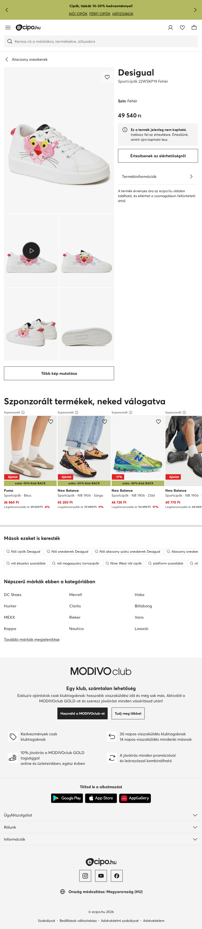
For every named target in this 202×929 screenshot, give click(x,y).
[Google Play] (67, 798)
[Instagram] (85, 876)
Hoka (139, 594)
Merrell (75, 594)
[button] (59, 140)
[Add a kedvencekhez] (107, 77)
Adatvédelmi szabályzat (120, 920)
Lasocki (141, 628)
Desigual (136, 72)
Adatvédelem (153, 920)
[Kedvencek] (182, 27)
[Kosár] (194, 27)
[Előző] (7, 10)
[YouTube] (101, 876)
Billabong (143, 605)
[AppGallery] (135, 798)
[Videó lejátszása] (31, 250)
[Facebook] (117, 876)
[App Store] (101, 798)
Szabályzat (46, 920)
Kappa (10, 628)
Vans (139, 617)
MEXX (9, 617)
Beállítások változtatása (78, 920)
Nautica (76, 628)
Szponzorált (12, 412)
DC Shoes (12, 594)
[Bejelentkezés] (170, 27)
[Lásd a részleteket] (191, 176)
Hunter (10, 605)
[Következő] (195, 10)
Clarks (75, 605)
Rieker (75, 617)
